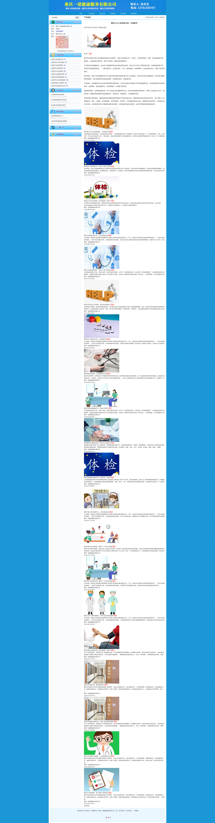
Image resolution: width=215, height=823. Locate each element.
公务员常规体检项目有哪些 (59, 121)
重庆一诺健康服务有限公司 (92, 138)
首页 (81, 13)
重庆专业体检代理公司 (59, 86)
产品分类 (102, 13)
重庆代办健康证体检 (58, 74)
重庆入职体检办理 (57, 59)
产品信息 (91, 13)
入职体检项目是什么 (57, 116)
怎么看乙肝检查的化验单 (58, 105)
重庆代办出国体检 (57, 71)
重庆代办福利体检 (57, 68)
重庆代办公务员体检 (58, 62)
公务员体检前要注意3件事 (58, 100)
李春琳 (136, 811)
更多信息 (86, 806)
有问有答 (123, 13)
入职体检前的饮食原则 (57, 94)
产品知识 (113, 13)
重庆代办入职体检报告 (59, 80)
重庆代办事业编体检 (58, 77)
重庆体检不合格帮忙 (58, 83)
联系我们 (134, 13)
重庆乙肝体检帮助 (57, 65)
